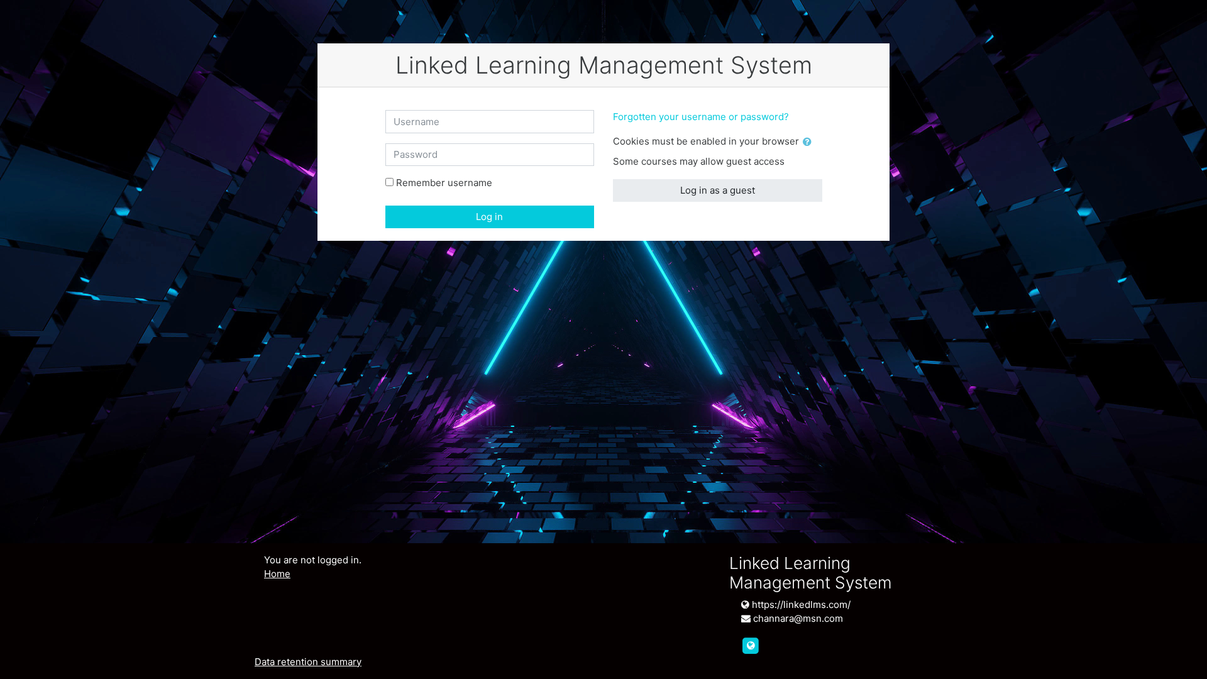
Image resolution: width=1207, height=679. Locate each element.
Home (277, 574)
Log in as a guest (717, 190)
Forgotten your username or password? (701, 117)
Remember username (444, 183)
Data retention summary (308, 662)
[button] (810, 142)
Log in (489, 217)
